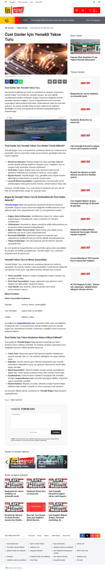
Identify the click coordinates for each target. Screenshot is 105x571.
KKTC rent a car (82, 551)
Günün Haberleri (22, 2)
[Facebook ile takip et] (82, 536)
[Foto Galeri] (99, 2)
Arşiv (31, 2)
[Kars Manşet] (14, 10)
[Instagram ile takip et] (92, 536)
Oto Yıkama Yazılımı (61, 557)
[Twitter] (11, 82)
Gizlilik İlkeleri (55, 536)
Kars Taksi (34, 560)
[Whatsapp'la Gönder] (21, 82)
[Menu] (77, 10)
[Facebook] (7, 82)
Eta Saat (80, 560)
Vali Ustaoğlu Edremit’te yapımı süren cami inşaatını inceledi (52, 20)
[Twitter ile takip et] (87, 536)
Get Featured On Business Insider (63, 552)
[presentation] (12, 20)
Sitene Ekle (39, 2)
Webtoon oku (81, 557)
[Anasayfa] (6, 2)
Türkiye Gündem (22, 28)
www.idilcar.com (12, 544)
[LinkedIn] (16, 82)
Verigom (10, 557)
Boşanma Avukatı (36, 551)
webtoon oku (34, 547)
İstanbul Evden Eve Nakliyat (40, 557)
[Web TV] (94, 2)
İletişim (46, 536)
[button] (55, 82)
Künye (39, 536)
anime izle (80, 544)
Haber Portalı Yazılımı (15, 568)
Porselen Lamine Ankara (15, 547)
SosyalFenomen (59, 560)
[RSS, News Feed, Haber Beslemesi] (97, 536)
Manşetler (12, 2)
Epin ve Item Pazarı (37, 544)
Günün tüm (93, 20)
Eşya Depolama (59, 544)
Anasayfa (10, 28)
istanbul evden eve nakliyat (63, 547)
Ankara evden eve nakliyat (16, 551)
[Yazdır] (50, 82)
